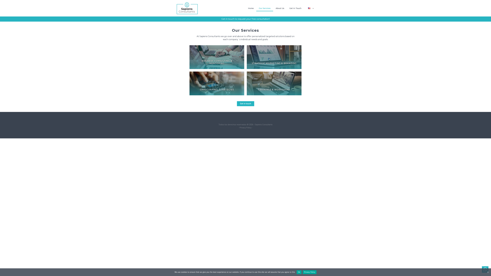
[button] (245, 103)
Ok (299, 272)
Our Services (265, 8)
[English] (309, 8)
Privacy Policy (309, 272)
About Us (280, 8)
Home (251, 8)
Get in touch (295, 8)
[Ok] (488, 272)
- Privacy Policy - (245, 127)
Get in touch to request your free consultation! (245, 19)
